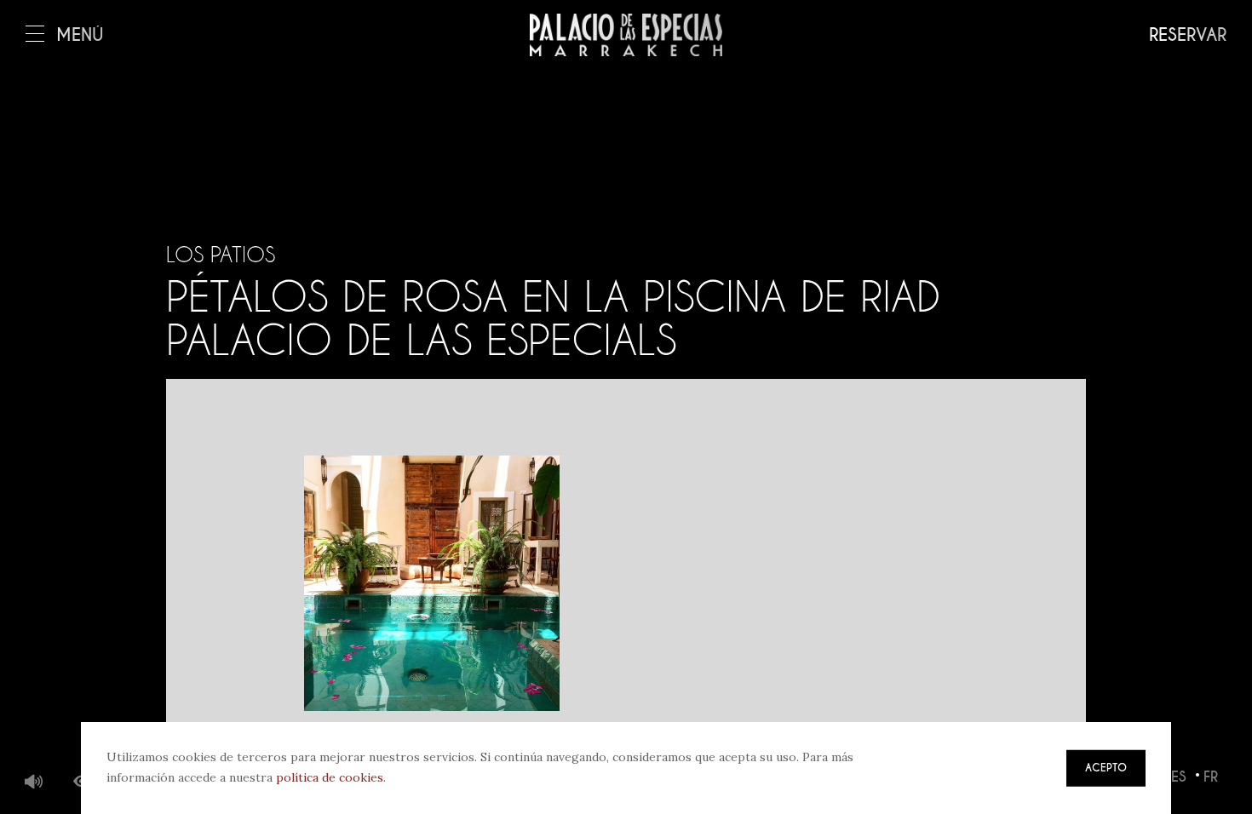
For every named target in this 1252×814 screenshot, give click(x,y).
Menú (80, 35)
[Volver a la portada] (626, 35)
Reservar (1187, 35)
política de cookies (329, 777)
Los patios (220, 254)
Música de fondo (34, 782)
